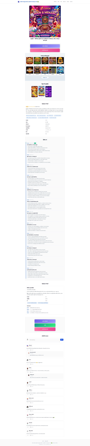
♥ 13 (27, 364)
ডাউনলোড (64, 1)
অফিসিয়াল (55, 1)
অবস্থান (68, 1)
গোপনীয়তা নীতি (46, 441)
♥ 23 (27, 372)
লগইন (61, 1)
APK (58, 1)
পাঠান (61, 339)
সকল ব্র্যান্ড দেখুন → (45, 77)
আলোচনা (71, 1)
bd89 (27, 108)
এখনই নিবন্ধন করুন (45, 50)
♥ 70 (27, 402)
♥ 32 (27, 435)
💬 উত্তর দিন (31, 364)
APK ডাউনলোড (45, 46)
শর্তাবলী (43, 441)
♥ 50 (27, 427)
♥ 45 (27, 394)
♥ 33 (27, 386)
